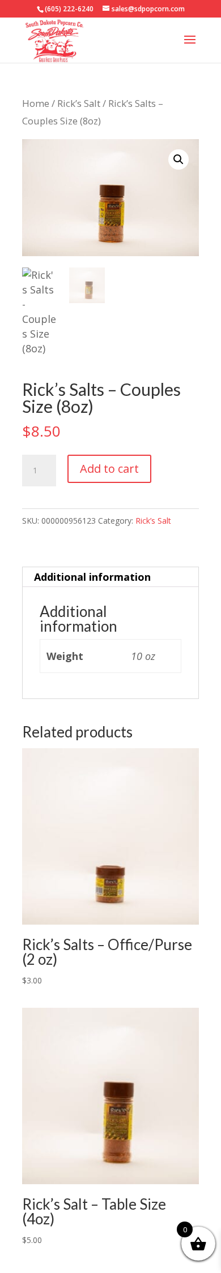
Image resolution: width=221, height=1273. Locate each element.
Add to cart (109, 468)
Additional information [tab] (92, 577)
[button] (178, 159)
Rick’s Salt (78, 103)
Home (35, 103)
